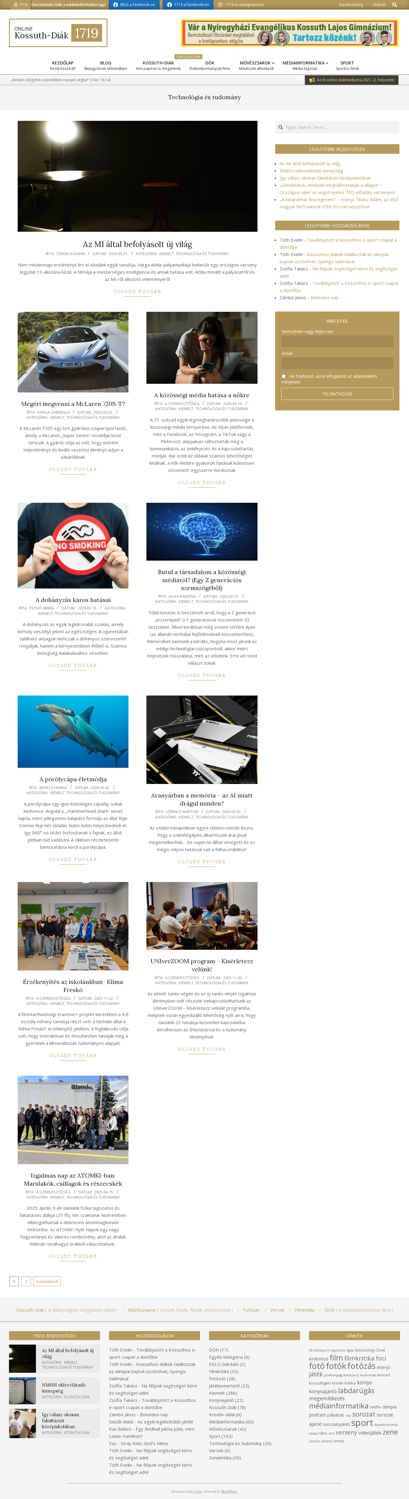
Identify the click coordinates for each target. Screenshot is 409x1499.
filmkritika (359, 1358)
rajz (348, 1415)
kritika (350, 1383)
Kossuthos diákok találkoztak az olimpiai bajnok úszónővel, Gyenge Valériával (152, 1371)
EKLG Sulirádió (224, 1364)
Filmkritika (219, 1371)
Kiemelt (166, 253)
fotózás (361, 1365)
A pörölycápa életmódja (73, 779)
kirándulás (368, 1375)
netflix (375, 1407)
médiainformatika (339, 1406)
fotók (336, 1365)
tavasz (313, 1433)
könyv (364, 1382)
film (336, 1357)
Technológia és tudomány (202, 253)
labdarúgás (356, 1390)
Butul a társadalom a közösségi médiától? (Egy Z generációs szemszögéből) (202, 580)
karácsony (351, 1375)
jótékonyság (333, 1375)
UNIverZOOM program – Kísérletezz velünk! (202, 965)
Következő (47, 1281)
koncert (384, 1375)
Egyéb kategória (226, 1357)
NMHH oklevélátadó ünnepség (311, 171)
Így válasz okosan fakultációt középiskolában (325, 178)
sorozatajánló (336, 1424)
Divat (380, 1350)
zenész (314, 1441)
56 (311, 1350)
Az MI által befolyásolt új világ (137, 244)
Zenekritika (220, 1458)
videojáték (369, 1432)
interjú (383, 1367)
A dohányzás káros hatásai (73, 599)
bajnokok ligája (342, 1350)
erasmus (318, 1358)
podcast (317, 1414)
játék (316, 1374)
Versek (216, 1450)
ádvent (326, 1441)
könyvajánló (323, 1391)
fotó (317, 1365)
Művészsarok (223, 1429)
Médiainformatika (226, 1422)
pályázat (335, 1415)
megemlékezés (327, 1398)
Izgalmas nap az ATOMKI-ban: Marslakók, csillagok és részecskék (73, 1179)
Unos (198, 1491)
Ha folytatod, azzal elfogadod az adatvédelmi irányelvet (329, 379)
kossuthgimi (320, 1383)
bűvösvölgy (365, 1350)
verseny (346, 1432)
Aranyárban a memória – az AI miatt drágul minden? (202, 799)
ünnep (338, 1441)
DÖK (214, 1350)
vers (331, 1433)
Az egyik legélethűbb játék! (165, 1422)
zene (390, 1432)
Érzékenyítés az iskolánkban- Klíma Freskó (73, 986)
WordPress (229, 1491)
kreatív (337, 1383)
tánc (323, 1433)
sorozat (363, 1414)
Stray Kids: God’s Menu (144, 1443)
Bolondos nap (324, 297)
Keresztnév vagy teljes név (307, 331)
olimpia (389, 1407)
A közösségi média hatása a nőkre (201, 395)
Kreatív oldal (222, 1414)
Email (287, 353)
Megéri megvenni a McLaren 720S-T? (73, 403)
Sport (214, 1436)
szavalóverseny (385, 1425)
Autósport (321, 1350)
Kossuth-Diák (77, 1396)
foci (381, 1358)
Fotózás (217, 1378)
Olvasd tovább (137, 291)
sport (362, 1423)
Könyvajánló (221, 1400)
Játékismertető (224, 1386)
